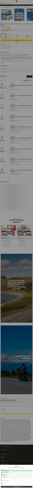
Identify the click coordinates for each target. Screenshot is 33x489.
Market (1, 479)
